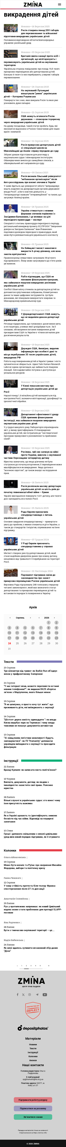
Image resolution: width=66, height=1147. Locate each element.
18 (17, 638)
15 (48, 632)
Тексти (9, 662)
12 (25, 632)
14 (40, 632)
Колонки (10, 850)
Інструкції (11, 761)
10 (9, 632)
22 (48, 638)
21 (40, 638)
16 (56, 632)
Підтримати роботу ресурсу (33, 1099)
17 (9, 638)
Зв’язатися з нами (33, 1116)
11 (17, 632)
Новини (33, 1044)
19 (25, 638)
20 (32, 638)
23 (56, 638)
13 (32, 632)
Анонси (33, 1060)
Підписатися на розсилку (33, 1108)
